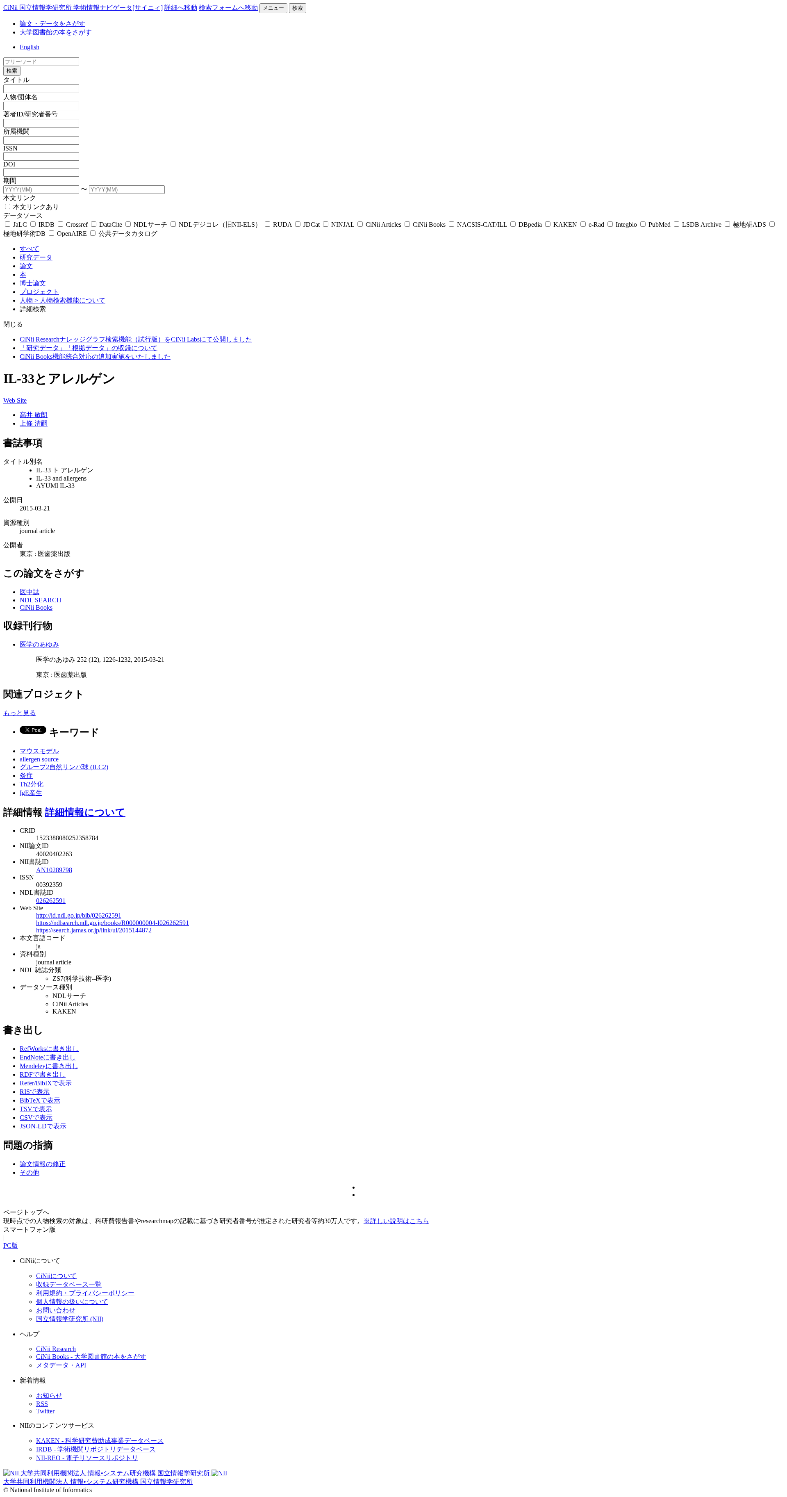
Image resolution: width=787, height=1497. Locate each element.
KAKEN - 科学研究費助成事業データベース (100, 1440)
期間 (9, 180)
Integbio (626, 224)
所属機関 (16, 131)
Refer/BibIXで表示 (46, 1083)
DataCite (111, 224)
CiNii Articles (383, 224)
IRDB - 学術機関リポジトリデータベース (96, 1449)
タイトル (16, 79)
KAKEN (565, 224)
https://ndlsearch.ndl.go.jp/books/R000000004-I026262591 (112, 922)
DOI (9, 164)
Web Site (15, 400)
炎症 (26, 775)
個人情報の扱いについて (72, 1301)
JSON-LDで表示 (43, 1126)
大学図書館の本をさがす (56, 32)
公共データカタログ (127, 233)
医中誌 (29, 591)
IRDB (46, 224)
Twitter (45, 1411)
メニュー (273, 8)
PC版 (10, 1245)
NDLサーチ (150, 224)
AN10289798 (54, 869)
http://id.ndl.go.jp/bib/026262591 (78, 915)
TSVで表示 (36, 1108)
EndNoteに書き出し (48, 1057)
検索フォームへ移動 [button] (228, 7)
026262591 (51, 900)
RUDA (282, 224)
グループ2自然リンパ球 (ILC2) (64, 766)
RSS (42, 1403)
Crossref (76, 224)
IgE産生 (31, 792)
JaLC (20, 224)
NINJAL (343, 224)
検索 (297, 8)
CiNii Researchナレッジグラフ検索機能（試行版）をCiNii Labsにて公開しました (136, 339)
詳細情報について (85, 812)
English (29, 46)
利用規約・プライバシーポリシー (85, 1293)
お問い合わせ (55, 1310)
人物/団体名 (20, 96)
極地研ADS (749, 224)
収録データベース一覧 (69, 1284)
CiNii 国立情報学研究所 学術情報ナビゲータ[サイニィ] (83, 7)
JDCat (311, 224)
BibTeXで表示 (40, 1100)
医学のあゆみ (39, 644)
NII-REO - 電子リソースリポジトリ (87, 1457)
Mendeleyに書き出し (49, 1065)
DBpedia (530, 224)
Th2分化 (31, 784)
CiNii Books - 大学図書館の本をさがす (91, 1356)
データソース (23, 215)
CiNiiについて (56, 1275)
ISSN (10, 148)
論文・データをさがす (52, 23)
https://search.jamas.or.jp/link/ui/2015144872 (94, 930)
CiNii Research (56, 1348)
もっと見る (19, 712)
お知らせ (49, 1395)
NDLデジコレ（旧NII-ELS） (220, 224)
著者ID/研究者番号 (30, 114)
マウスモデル (39, 750)
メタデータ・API (61, 1365)
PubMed (659, 224)
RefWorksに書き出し (49, 1048)
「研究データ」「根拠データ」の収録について (88, 347)
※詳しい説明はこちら (396, 1220)
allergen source (39, 759)
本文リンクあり (35, 206)
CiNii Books (429, 224)
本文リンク (19, 197)
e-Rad (596, 224)
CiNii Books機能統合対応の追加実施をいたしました (95, 356)
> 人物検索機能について (69, 300)
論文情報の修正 (43, 1163)
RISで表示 (35, 1091)
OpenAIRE (72, 233)
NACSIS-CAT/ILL (482, 224)
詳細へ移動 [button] (180, 7)
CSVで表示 (36, 1117)
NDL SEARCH (40, 600)
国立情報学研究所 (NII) (69, 1318)
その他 (29, 1172)
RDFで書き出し (43, 1074)
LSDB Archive (701, 224)
